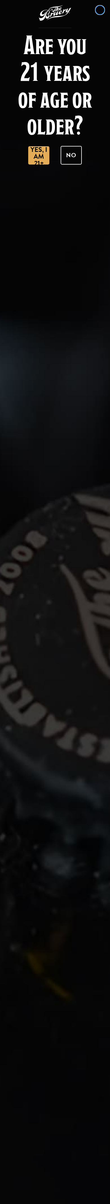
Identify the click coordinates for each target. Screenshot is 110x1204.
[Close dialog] (100, 10)
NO (71, 155)
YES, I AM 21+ (38, 155)
